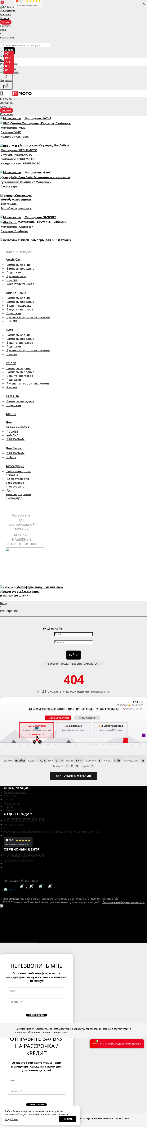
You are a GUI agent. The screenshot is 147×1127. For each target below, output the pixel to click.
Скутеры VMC (11, 132)
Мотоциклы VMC (13, 128)
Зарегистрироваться (85, 663)
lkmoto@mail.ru (14, 824)
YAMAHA (12, 396)
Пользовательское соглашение (47, 1032)
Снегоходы (9, 204)
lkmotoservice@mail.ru (18, 860)
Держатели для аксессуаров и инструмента (17, 482)
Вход (3, 60)
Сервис (8, 807)
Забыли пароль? (58, 663)
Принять (68, 1118)
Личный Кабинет (15, 792)
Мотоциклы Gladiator (17, 227)
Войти (73, 654)
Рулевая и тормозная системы (28, 317)
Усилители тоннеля (20, 284)
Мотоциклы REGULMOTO (19, 150)
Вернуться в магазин (73, 776)
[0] (73, 68)
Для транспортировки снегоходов (18, 494)
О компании (12, 803)
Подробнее (11, 1119)
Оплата (9, 799)
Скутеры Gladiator (14, 231)
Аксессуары (9, 186)
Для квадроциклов (17, 424)
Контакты (10, 810)
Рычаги (12, 280)
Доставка (10, 796)
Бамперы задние (19, 264)
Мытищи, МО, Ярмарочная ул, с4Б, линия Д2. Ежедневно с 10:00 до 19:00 (52, 832)
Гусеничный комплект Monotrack (26, 182)
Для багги (14, 448)
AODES (11, 414)
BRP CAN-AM (15, 439)
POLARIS (12, 431)
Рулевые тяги (16, 276)
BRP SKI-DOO (16, 293)
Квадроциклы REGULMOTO (21, 163)
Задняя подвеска (19, 305)
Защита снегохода (20, 309)
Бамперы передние (20, 268)
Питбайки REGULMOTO (18, 159)
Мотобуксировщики (16, 208)
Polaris (11, 363)
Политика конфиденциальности (123, 902)
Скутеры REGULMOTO (17, 154)
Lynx (9, 330)
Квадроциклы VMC (15, 136)
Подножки (14, 272)
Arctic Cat (13, 259)
